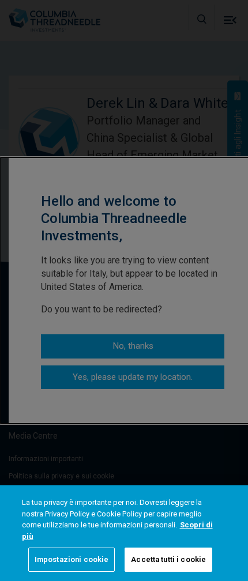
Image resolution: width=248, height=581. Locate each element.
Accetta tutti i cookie (168, 559)
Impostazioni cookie (71, 559)
